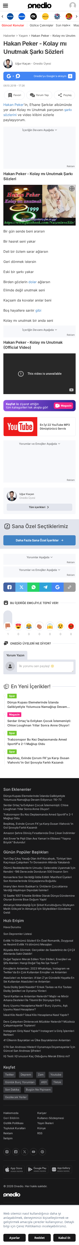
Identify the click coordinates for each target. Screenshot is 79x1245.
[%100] (45, 16)
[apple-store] (14, 1169)
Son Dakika (12, 1089)
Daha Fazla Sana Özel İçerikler (37, 540)
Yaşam (23, 35)
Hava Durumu (12, 927)
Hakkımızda (10, 1113)
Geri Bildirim (11, 1118)
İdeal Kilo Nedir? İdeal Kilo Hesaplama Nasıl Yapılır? (36, 1015)
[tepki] (7, 626)
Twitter (9, 1074)
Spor (12, 696)
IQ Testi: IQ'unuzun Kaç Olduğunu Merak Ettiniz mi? (36, 1056)
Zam (41, 1074)
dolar (32, 282)
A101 (44, 1082)
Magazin (14, 714)
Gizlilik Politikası (13, 1123)
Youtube (55, 1074)
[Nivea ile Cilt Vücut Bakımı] (10, 16)
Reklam (8, 1133)
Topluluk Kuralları (14, 1128)
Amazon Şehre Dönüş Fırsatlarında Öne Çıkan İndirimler (39, 833)
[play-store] (38, 1169)
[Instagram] (7, 1151)
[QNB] (57, 16)
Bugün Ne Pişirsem (38, 1089)
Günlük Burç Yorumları (19, 1082)
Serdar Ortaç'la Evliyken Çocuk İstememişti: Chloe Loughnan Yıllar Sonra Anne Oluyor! (39, 723)
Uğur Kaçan (33, 63)
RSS (39, 1133)
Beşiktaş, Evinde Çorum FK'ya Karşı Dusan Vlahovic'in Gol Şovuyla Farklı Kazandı (38, 760)
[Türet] (69, 16)
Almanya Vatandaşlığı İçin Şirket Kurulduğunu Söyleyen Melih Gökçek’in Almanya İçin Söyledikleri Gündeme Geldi (38, 908)
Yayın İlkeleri (45, 1123)
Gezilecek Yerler (16, 1097)
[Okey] (34, 16)
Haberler (9, 35)
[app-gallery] (62, 1169)
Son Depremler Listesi (17, 933)
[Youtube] (33, 1151)
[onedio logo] (37, 1194)
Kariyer (42, 1113)
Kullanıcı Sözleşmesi (50, 1118)
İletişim (8, 1138)
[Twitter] (24, 1151)
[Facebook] (15, 1151)
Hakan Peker (13, 105)
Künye (41, 1128)
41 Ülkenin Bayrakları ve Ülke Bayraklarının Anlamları (36, 1040)
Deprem (26, 1074)
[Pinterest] (42, 1151)
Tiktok (57, 1082)
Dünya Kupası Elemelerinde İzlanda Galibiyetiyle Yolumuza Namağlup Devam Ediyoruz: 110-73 (37, 704)
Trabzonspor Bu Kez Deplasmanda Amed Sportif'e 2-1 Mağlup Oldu (37, 742)
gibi (38, 310)
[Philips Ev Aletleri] (22, 16)
